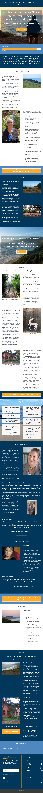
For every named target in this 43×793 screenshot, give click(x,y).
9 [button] (21, 535)
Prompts (29, 764)
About (28, 757)
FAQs (23, 2)
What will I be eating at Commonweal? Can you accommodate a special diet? (32, 409)
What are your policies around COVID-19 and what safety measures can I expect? (33, 421)
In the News (28, 769)
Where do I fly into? (10, 412)
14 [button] (26, 535)
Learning (11, 2)
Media (28, 766)
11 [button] (23, 535)
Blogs (41, 756)
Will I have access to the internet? (32, 415)
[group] (21, 48)
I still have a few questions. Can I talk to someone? (32, 436)
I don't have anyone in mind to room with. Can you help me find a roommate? (11, 427)
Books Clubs (28, 773)
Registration (18, 4)
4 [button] (16, 535)
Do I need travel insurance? (9, 416)
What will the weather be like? (12, 407)
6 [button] (18, 535)
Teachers (28, 2)
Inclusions (36, 2)
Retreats (29, 759)
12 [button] (24, 535)
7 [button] (19, 535)
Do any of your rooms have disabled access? (11, 433)
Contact (26, 4)
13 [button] (25, 535)
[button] (11, 408)
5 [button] (17, 535)
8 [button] (20, 535)
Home (5, 2)
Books (28, 763)
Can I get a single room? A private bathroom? (12, 421)
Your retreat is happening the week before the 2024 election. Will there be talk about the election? (33, 429)
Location (18, 2)
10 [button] (22, 535)
